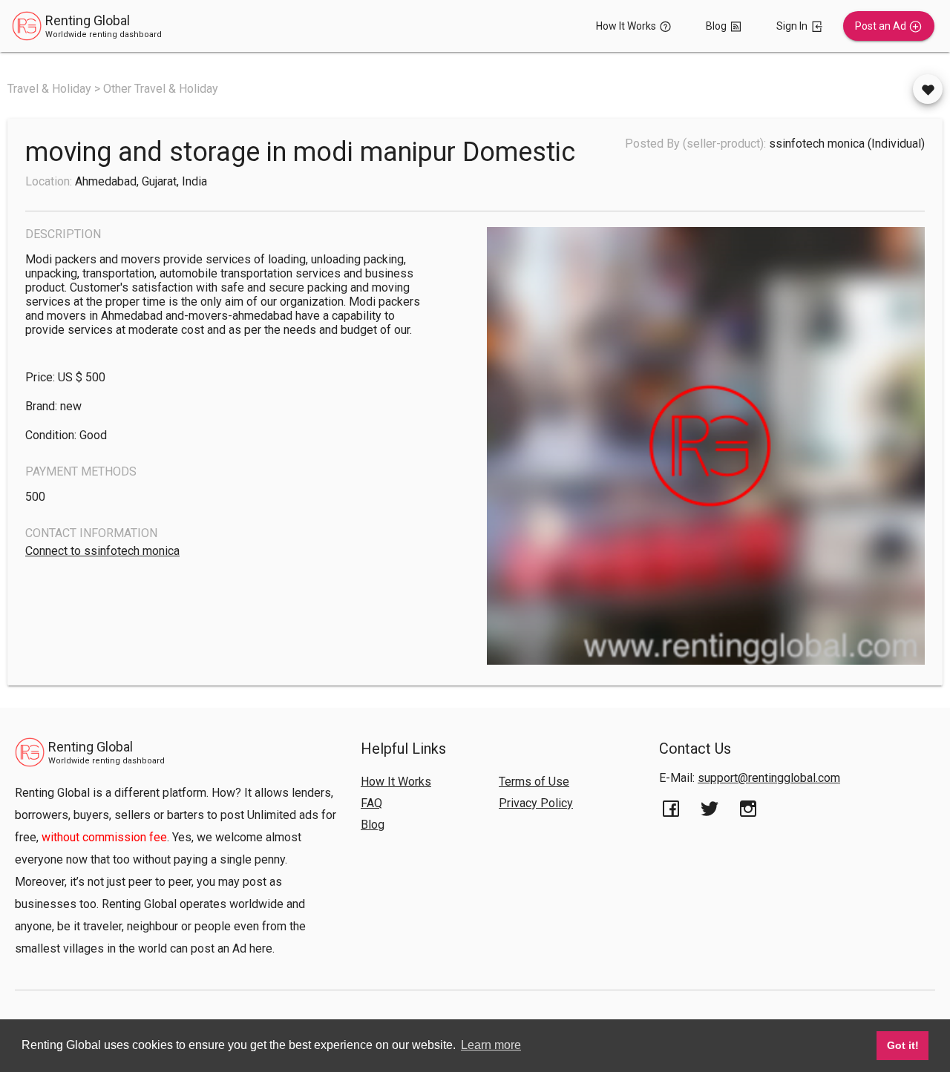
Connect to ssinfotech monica (102, 551)
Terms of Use (534, 782)
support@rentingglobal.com (769, 778)
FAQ (371, 803)
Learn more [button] (491, 1045)
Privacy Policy (536, 803)
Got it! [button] (903, 1045)
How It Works (396, 782)
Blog (372, 825)
